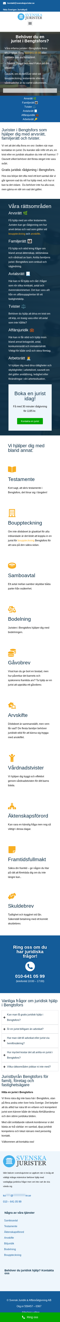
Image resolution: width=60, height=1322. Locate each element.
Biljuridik (9, 1243)
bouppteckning (16, 233)
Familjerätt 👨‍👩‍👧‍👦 (30, 102)
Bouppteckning (12, 1255)
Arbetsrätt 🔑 (30, 119)
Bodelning (10, 1249)
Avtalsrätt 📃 (30, 111)
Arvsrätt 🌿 (30, 98)
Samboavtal (11, 1220)
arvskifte (35, 233)
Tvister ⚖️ (30, 106)
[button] (30, 23)
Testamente (10, 1226)
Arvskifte (9, 1237)
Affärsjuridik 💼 (30, 115)
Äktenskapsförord (14, 1232)
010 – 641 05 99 (12, 1201)
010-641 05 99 (32, 52)
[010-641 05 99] (30, 966)
